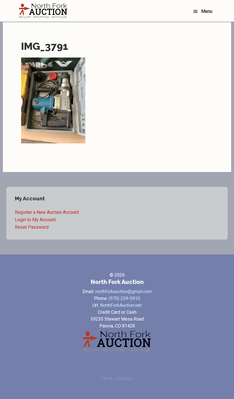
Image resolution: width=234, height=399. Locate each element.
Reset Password (32, 227)
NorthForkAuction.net (121, 305)
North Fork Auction (43, 10)
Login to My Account (35, 219)
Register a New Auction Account (47, 212)
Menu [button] (206, 11)
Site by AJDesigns (117, 378)
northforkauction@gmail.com (123, 291)
